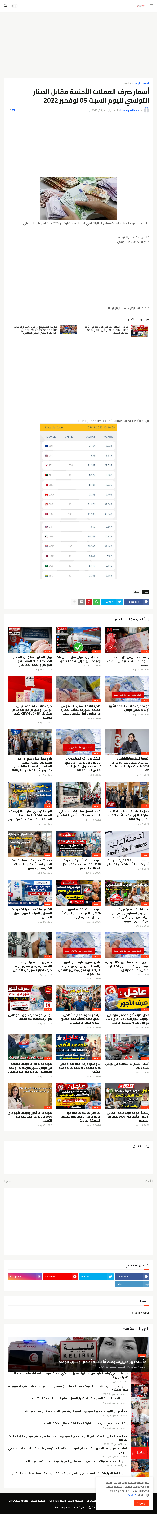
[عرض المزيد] (74, 602)
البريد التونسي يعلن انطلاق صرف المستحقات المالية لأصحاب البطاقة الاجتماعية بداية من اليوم (30, 815)
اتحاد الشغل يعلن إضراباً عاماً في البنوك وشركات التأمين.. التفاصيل (79, 813)
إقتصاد (125, 83)
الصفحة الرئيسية (140, 83)
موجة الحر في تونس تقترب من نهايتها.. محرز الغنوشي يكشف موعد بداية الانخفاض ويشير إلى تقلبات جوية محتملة (70, 1375)
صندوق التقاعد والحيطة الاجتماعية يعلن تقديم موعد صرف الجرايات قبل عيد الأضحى (32, 966)
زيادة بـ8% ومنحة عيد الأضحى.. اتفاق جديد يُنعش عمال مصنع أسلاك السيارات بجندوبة (81, 1019)
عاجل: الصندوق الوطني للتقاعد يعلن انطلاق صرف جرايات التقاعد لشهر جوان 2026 (128, 815)
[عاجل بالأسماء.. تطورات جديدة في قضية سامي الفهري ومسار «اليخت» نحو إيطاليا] (140, 1465)
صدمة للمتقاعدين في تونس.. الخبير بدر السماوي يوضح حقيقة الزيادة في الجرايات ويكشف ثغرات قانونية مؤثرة (128, 915)
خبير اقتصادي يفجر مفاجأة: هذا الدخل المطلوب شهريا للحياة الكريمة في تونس (31, 864)
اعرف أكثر (131, 1494)
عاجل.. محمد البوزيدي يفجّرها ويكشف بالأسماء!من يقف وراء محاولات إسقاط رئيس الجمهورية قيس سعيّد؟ (68, 1388)
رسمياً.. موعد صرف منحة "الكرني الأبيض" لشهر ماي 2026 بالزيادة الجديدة (128, 1117)
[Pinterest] (89, 602)
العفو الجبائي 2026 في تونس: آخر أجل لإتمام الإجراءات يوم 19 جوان (128, 862)
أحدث (148, 1181)
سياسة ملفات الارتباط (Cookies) (66, 1501)
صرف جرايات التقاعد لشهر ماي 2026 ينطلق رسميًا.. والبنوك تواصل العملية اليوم (81, 913)
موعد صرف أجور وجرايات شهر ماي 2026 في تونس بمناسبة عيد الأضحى (30, 1117)
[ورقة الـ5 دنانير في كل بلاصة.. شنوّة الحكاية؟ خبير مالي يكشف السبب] (140, 1428)
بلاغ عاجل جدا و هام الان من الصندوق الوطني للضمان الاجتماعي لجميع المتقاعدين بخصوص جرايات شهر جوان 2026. (31, 764)
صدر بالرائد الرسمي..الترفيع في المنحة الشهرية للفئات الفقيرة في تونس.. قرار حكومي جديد (81, 710)
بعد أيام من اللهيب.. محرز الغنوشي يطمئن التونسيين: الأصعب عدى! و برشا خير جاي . (76, 1411)
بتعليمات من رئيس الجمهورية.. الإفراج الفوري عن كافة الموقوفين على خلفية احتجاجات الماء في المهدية (68, 1450)
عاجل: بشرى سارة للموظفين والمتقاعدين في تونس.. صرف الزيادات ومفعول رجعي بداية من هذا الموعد (79, 968)
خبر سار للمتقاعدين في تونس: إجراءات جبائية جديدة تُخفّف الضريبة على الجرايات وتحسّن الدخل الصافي (35, 329)
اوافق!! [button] (141, 1503)
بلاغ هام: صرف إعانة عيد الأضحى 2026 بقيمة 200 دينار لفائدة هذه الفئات (79, 1068)
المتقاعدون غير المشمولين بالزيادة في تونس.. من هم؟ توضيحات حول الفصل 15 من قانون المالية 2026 (82, 764)
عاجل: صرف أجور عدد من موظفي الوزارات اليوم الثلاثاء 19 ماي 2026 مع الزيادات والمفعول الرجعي (127, 1019)
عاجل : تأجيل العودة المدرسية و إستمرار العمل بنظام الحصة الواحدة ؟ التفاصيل (79, 1398)
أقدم (8, 1181)
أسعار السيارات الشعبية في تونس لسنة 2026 (127, 1066)
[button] (151, 6)
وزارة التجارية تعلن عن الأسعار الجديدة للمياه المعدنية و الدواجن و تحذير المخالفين (32, 661)
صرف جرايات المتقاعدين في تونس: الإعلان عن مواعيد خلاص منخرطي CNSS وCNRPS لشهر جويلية (32, 712)
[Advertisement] (78, 44)
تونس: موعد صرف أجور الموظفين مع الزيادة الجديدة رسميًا (30, 1017)
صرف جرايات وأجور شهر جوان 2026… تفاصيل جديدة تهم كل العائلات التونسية (81, 864)
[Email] (81, 602)
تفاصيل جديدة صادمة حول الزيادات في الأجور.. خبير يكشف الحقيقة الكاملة (81, 1117)
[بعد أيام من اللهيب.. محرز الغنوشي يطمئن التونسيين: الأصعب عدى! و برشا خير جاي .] (140, 1415)
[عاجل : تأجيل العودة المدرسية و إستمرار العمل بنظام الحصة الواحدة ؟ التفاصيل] (140, 1403)
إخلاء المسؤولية (95, 1501)
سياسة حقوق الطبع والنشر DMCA (27, 1501)
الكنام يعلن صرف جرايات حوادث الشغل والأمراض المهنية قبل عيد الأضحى (30, 913)
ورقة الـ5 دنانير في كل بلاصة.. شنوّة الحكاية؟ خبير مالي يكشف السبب (128, 661)
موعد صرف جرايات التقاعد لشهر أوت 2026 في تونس (129, 708)
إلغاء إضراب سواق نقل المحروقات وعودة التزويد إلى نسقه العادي (78, 659)
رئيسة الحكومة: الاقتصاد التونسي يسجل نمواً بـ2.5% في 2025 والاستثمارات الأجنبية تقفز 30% (128, 764)
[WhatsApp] (96, 602)
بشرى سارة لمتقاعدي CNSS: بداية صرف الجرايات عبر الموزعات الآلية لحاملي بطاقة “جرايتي (127, 966)
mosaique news (65, 1507)
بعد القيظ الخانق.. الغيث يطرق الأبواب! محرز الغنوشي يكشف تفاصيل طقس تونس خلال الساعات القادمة (68, 1438)
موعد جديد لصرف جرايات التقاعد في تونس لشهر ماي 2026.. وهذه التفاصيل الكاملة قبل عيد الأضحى (30, 1068)
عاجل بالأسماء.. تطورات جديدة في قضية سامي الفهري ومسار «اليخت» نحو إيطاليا (76, 1461)
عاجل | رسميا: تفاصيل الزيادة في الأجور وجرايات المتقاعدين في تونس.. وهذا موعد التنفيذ (106, 329)
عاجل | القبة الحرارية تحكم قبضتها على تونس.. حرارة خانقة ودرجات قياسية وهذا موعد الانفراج (70, 1473)
